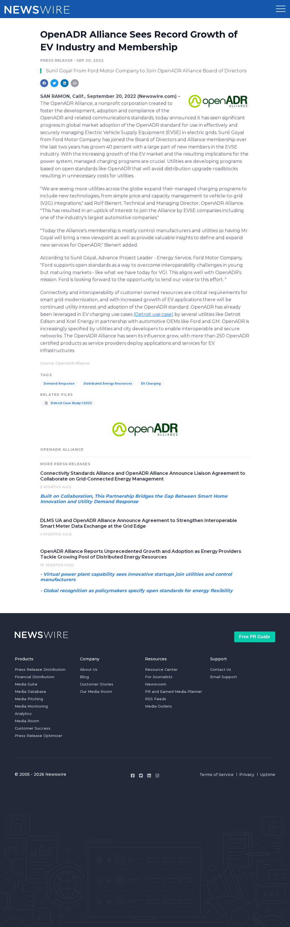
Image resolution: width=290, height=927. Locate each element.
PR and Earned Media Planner (173, 691)
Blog (84, 676)
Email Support (223, 676)
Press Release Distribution (40, 669)
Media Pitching (29, 699)
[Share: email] (74, 83)
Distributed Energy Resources (108, 383)
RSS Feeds (155, 699)
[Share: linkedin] (64, 83)
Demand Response (59, 383)
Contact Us (220, 669)
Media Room (27, 721)
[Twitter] (141, 775)
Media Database (30, 691)
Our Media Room (96, 691)
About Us (88, 669)
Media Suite (26, 684)
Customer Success (32, 728)
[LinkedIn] (149, 775)
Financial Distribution (34, 676)
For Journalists (158, 676)
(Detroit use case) (153, 314)
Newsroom (155, 684)
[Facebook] (133, 775)
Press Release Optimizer (38, 735)
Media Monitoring (31, 706)
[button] (280, 9)
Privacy (246, 774)
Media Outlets (158, 706)
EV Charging (151, 383)
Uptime (267, 774)
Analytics (23, 713)
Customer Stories (96, 684)
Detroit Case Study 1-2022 (71, 403)
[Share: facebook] (44, 83)
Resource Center (161, 669)
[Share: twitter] (54, 83)
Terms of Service (216, 774)
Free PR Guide (254, 636)
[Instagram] (157, 775)
